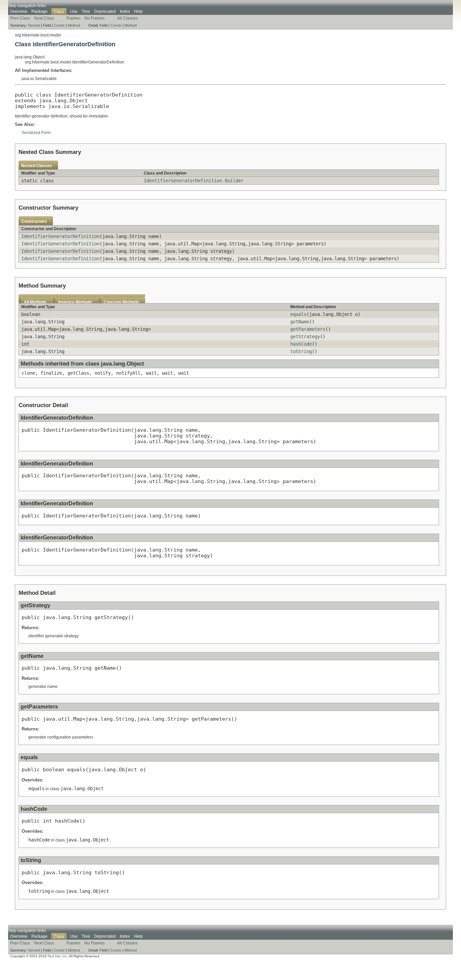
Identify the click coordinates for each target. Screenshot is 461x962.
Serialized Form (36, 132)
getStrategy (305, 336)
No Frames (94, 18)
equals (298, 314)
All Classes (127, 18)
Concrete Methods (121, 302)
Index (125, 11)
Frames (73, 18)
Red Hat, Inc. (58, 956)
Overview (18, 11)
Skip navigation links (27, 5)
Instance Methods (75, 302)
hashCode (301, 344)
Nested (34, 25)
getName (299, 321)
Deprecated (105, 11)
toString (301, 351)
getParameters (307, 329)
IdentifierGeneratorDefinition (60, 236)
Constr (59, 25)
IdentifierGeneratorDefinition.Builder (194, 180)
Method (74, 25)
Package (39, 11)
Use (74, 11)
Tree (86, 11)
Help (138, 11)
